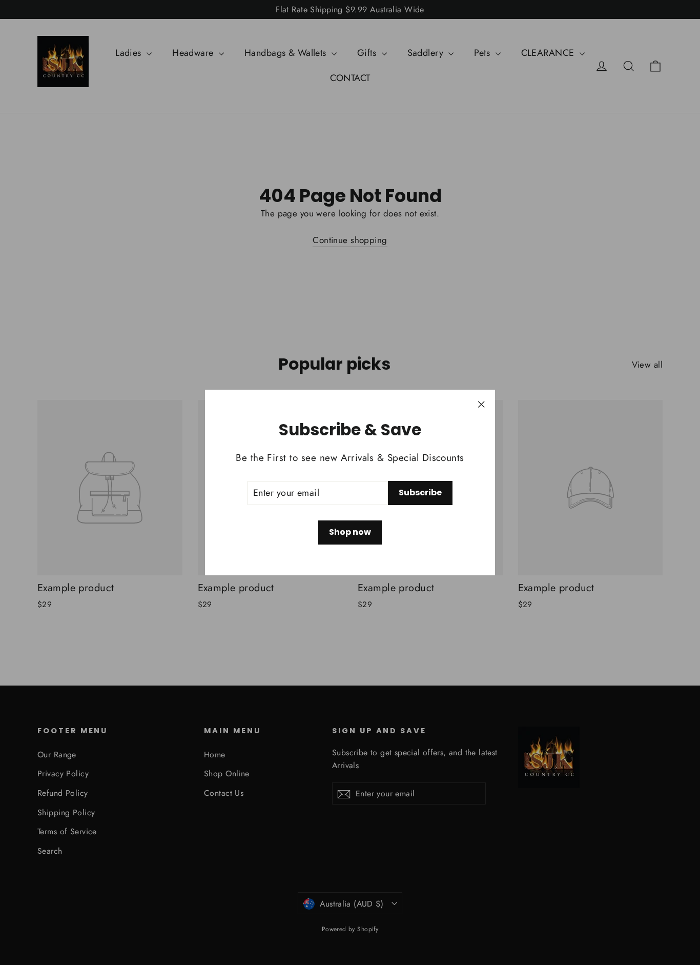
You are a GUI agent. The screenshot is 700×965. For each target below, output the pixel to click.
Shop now (350, 532)
